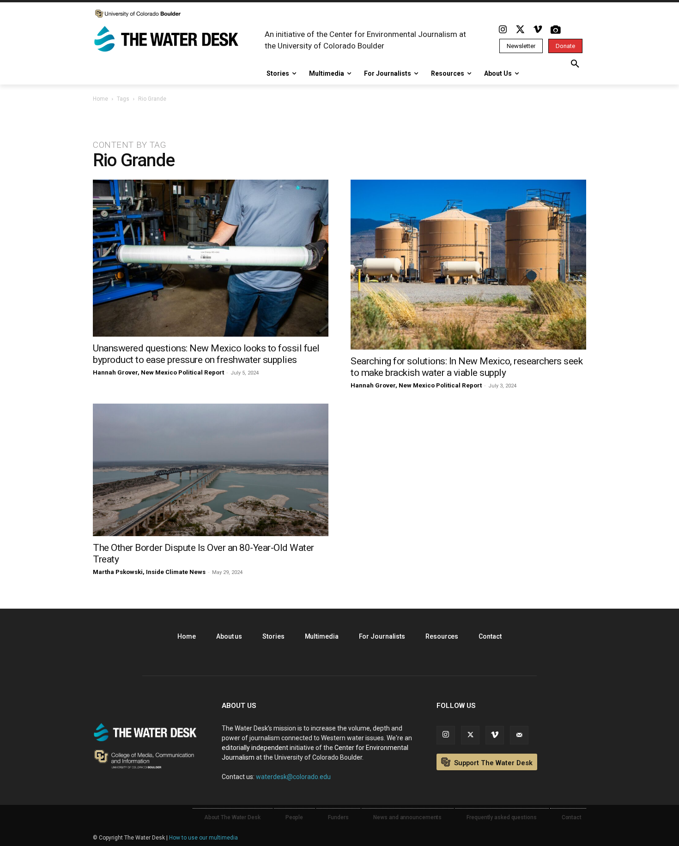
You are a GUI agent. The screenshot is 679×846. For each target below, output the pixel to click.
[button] (575, 64)
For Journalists (382, 636)
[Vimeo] (537, 30)
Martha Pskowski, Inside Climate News (149, 571)
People (294, 817)
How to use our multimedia (203, 837)
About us (229, 636)
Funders (338, 817)
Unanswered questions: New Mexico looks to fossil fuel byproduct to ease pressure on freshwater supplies (206, 354)
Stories (273, 636)
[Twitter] (520, 30)
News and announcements (407, 817)
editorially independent (255, 747)
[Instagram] (502, 30)
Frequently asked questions (501, 817)
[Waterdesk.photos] (555, 30)
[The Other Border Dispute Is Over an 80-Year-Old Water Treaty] (210, 470)
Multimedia (322, 636)
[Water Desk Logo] (167, 39)
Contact (490, 636)
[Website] (519, 735)
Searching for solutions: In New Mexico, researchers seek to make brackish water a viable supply (466, 367)
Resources (441, 636)
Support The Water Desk (492, 763)
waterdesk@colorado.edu (293, 776)
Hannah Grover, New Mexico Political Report (158, 372)
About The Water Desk (232, 817)
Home (100, 99)
